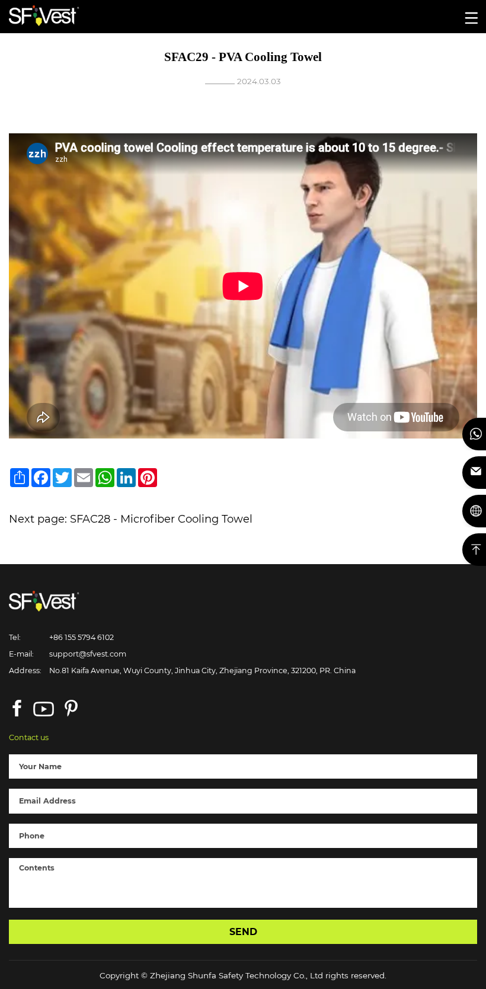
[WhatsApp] (474, 434)
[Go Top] (474, 549)
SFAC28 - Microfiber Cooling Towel (161, 519)
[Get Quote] (474, 511)
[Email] (474, 472)
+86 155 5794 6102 (81, 637)
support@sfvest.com (87, 653)
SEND (243, 931)
